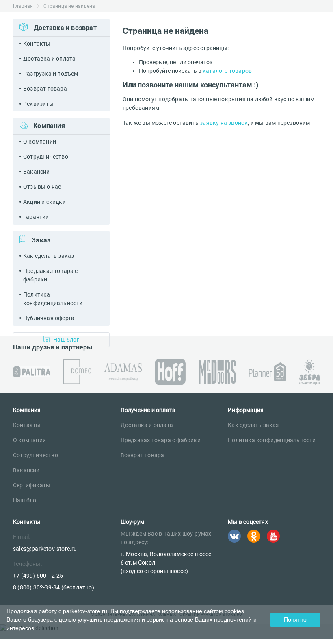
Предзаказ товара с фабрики (50, 275)
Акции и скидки (44, 201)
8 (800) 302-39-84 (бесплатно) (53, 587)
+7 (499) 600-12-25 (38, 575)
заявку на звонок (224, 123)
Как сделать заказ (48, 256)
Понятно (295, 619)
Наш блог (26, 500)
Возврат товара (45, 88)
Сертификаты (31, 485)
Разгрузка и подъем (50, 73)
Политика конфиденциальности (53, 298)
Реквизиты (38, 103)
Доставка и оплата (49, 58)
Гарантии (36, 217)
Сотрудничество (45, 156)
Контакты (37, 43)
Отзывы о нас (42, 186)
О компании (39, 141)
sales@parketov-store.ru (45, 548)
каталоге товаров (227, 71)
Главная (23, 6)
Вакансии (36, 171)
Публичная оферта (48, 318)
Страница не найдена (69, 6)
